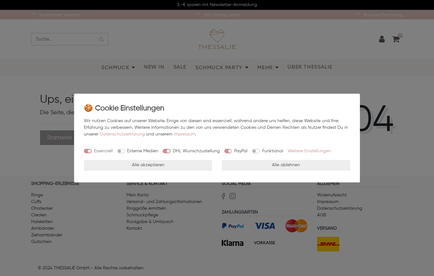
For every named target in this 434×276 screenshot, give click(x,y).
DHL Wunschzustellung (196, 151)
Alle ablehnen (286, 165)
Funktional (272, 151)
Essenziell (103, 151)
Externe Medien (142, 151)
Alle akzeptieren (148, 165)
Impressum (184, 134)
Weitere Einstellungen (309, 151)
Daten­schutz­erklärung (122, 134)
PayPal (241, 151)
